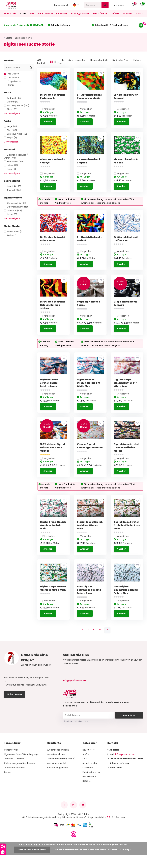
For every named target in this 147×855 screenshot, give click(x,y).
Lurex (11, 169)
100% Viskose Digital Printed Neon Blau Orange (52, 447)
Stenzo (10, 85)
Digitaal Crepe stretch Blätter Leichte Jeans (49, 383)
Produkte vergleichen (57, 767)
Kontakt (7, 772)
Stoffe (23, 13)
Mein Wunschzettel (56, 763)
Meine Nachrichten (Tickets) (61, 758)
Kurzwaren (61, 13)
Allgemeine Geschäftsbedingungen (21, 754)
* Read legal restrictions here (75, 721)
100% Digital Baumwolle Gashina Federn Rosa (89, 590)
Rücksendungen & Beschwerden (20, 763)
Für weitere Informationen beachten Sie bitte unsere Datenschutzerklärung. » (93, 849)
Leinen (12, 165)
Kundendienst (61, 5)
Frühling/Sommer (80, 13)
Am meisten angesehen (74, 60)
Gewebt (14, 190)
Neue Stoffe (10, 13)
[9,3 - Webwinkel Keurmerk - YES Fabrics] (73, 834)
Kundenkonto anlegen (58, 749)
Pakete (139, 13)
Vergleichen (49, 108)
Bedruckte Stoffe (23, 37)
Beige (12, 126)
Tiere (12, 109)
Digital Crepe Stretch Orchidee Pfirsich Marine (126, 447)
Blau (12, 130)
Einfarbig (13, 101)
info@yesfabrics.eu (74, 680)
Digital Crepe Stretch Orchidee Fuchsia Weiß (53, 525)
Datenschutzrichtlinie (14, 767)
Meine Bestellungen (56, 754)
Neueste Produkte (99, 60)
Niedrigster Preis (120, 60)
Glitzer (12, 214)
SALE (32, 13)
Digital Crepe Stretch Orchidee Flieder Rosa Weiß (127, 525)
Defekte (115, 13)
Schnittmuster (45, 13)
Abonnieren (129, 715)
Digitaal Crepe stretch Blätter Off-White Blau (89, 383)
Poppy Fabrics (14, 81)
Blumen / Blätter (18, 105)
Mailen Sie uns (14, 694)
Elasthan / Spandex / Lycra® (16, 156)
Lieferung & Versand (14, 758)
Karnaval (127, 13)
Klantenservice (11, 749)
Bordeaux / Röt (17, 133)
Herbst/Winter (100, 13)
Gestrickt (14, 186)
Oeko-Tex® (13, 77)
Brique (12, 137)
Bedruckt (14, 98)
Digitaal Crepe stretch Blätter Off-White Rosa (126, 383)
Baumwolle (15, 161)
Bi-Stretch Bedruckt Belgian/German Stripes (52, 305)
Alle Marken (13, 73)
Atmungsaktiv (17, 203)
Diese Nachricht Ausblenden (32, 849)
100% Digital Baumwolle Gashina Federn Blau (126, 590)
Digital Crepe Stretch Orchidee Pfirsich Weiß (90, 525)
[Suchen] (105, 5)
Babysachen (15, 231)
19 (100, 629)
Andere (12, 235)
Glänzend (14, 210)
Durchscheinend (17, 206)
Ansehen (48, 121)
